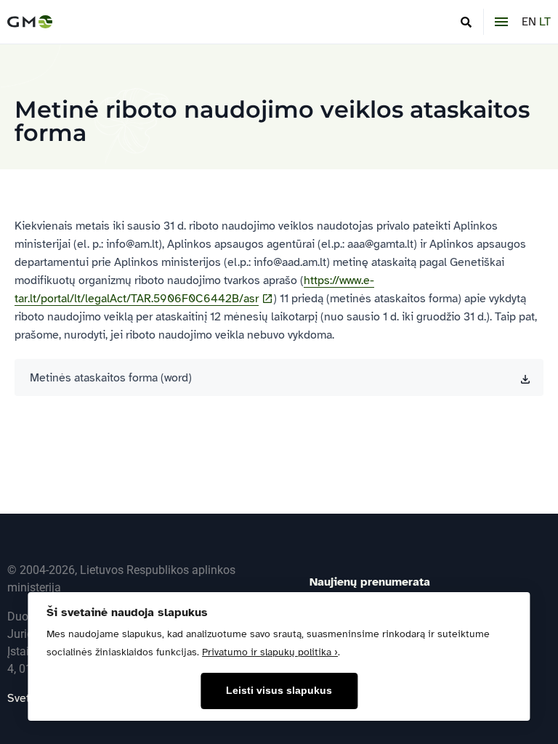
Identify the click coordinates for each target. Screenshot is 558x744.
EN (529, 22)
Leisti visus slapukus (279, 690)
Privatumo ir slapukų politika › (270, 652)
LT (545, 22)
